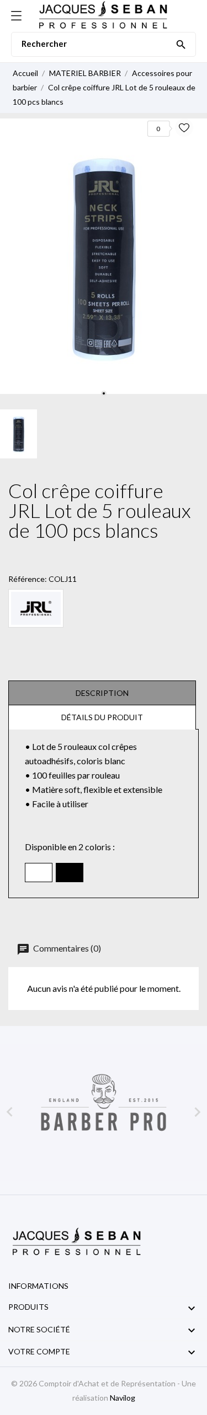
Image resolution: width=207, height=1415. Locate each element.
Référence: (27, 579)
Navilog (122, 1397)
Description (102, 693)
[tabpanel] (103, 256)
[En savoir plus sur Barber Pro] (103, 1112)
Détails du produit (102, 717)
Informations (38, 1285)
